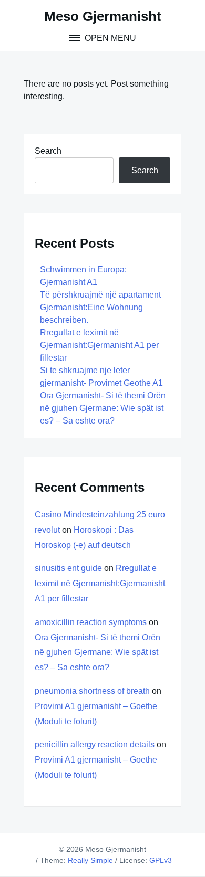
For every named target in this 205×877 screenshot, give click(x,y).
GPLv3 (160, 860)
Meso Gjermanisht (102, 16)
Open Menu (109, 38)
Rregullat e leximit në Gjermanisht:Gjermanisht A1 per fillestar (99, 345)
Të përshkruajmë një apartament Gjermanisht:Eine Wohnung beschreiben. (100, 307)
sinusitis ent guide (68, 568)
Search (48, 150)
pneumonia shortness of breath (92, 690)
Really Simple (90, 860)
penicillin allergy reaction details (95, 744)
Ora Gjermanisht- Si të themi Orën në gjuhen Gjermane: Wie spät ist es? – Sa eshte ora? (103, 408)
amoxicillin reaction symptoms (91, 622)
